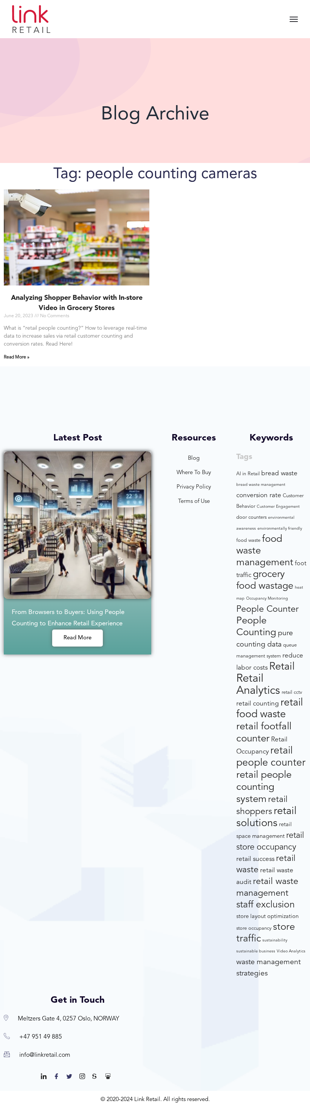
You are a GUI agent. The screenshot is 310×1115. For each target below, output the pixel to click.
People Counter (267, 609)
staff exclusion (265, 905)
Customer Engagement (278, 507)
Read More (77, 638)
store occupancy (253, 928)
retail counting (257, 704)
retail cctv (292, 692)
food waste (248, 540)
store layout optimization (267, 917)
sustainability (274, 940)
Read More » (16, 357)
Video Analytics (291, 951)
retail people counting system (263, 787)
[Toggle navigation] (293, 19)
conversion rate (258, 495)
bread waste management (260, 485)
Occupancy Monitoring (267, 599)
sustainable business (255, 951)
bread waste (279, 473)
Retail (282, 667)
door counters (251, 517)
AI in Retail (248, 473)
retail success (255, 859)
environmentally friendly (279, 529)
